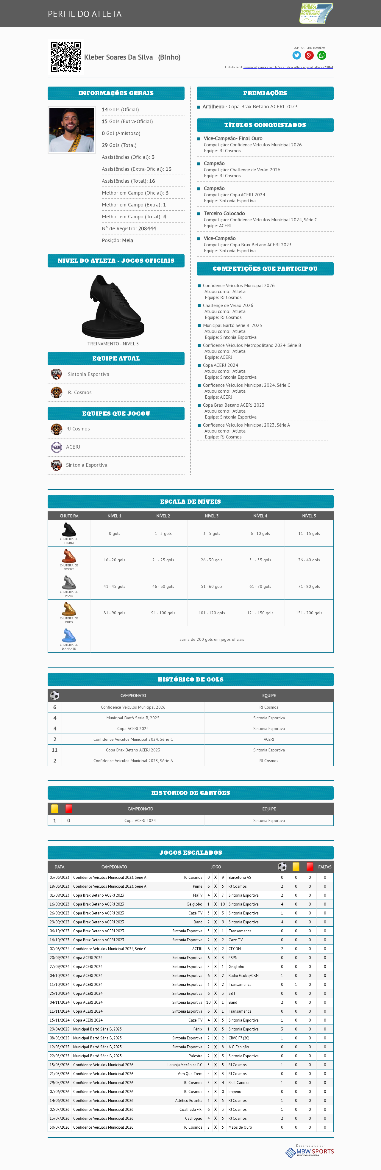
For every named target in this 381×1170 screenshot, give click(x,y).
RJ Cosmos (80, 392)
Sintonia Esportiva (88, 374)
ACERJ (73, 446)
